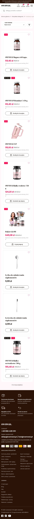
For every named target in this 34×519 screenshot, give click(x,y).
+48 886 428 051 (8, 431)
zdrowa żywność (25, 469)
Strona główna (5, 16)
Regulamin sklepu (6, 494)
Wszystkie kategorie (17, 16)
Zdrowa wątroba (25, 466)
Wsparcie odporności (26, 463)
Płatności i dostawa (6, 502)
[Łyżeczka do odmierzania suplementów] (17, 313)
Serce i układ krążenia (7, 474)
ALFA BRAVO (25, 512)
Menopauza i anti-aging (8, 462)
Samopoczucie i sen (7, 471)
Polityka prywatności (7, 497)
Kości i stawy (5, 459)
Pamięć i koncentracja (24, 460)
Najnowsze (7, 25)
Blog (2, 487)
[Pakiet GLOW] (17, 227)
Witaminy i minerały (25, 456)
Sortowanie (8, 22)
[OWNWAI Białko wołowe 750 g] (17, 183)
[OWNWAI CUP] (17, 139)
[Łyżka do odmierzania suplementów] (17, 270)
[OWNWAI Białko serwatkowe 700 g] (17, 358)
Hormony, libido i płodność (9, 454)
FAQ (2, 489)
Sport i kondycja (24, 454)
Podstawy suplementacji (8, 469)
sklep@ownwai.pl (9, 437)
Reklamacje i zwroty (7, 500)
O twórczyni (4, 484)
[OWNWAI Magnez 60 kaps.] (17, 53)
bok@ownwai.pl (26, 437)
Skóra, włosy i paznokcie (8, 476)
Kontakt (3, 492)
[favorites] (29, 35)
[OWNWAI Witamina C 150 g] (17, 96)
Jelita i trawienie (6, 456)
